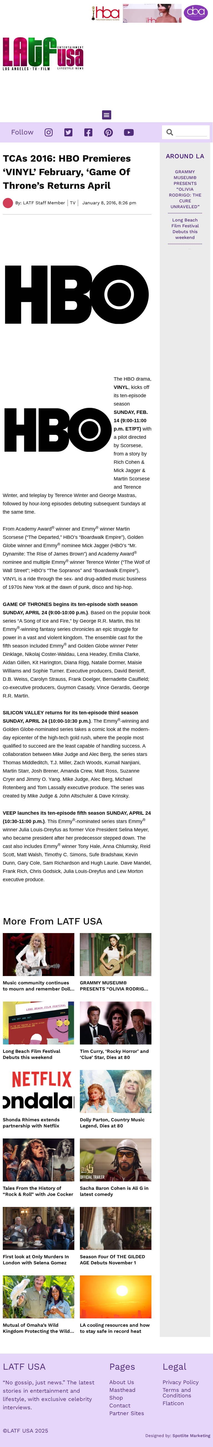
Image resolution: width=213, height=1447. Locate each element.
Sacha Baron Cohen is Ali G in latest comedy (114, 1191)
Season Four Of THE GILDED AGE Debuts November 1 (112, 1259)
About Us (121, 1382)
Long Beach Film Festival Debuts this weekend (31, 1054)
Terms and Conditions (177, 1393)
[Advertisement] (151, 64)
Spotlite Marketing (191, 1435)
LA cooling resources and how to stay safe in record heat (115, 1328)
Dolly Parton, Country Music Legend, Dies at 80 (112, 1122)
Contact (119, 1405)
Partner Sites (126, 1413)
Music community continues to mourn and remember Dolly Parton (38, 986)
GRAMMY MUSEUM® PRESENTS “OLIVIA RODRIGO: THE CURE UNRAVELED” (114, 986)
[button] (106, 114)
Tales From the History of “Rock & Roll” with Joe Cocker (38, 1191)
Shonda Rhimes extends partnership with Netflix (31, 1122)
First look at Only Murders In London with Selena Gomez (36, 1259)
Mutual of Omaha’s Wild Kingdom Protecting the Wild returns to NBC (36, 1328)
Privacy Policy (181, 1382)
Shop (116, 1397)
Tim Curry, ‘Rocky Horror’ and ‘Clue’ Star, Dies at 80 (114, 1054)
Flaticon (173, 1403)
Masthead (122, 1390)
